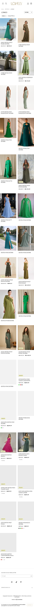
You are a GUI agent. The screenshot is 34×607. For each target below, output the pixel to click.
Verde (3, 15)
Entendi (30, 605)
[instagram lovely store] (12, 582)
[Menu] (3, 3)
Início (2, 9)
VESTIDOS (7, 9)
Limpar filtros (11, 16)
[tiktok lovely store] (16, 582)
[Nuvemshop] (17, 599)
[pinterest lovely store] (20, 582)
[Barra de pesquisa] (6, 3)
